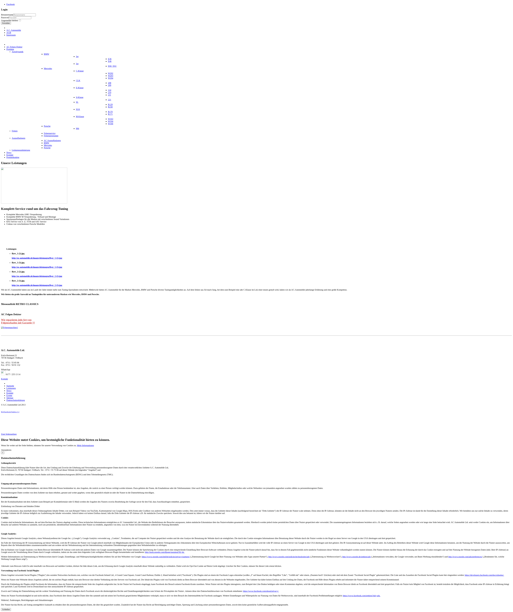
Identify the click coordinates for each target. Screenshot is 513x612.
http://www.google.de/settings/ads (356, 557)
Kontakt (4, 379)
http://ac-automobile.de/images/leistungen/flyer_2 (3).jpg (37, 285)
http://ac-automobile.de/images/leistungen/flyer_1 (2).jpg (37, 258)
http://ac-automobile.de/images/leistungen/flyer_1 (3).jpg (37, 267)
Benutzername (7, 15)
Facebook (10, 4)
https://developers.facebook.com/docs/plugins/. (484, 575)
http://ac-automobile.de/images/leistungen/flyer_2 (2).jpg (37, 276)
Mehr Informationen (85, 445)
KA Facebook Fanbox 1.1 (10, 412)
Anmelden (6, 23)
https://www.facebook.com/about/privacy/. (261, 591)
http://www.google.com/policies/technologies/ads (289, 557)
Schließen (6, 610)
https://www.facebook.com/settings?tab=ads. (361, 596)
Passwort (5, 17)
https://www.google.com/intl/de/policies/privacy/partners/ (166, 557)
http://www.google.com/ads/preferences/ (465, 557)
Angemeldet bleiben (9, 20)
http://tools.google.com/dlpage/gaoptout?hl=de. (164, 552)
